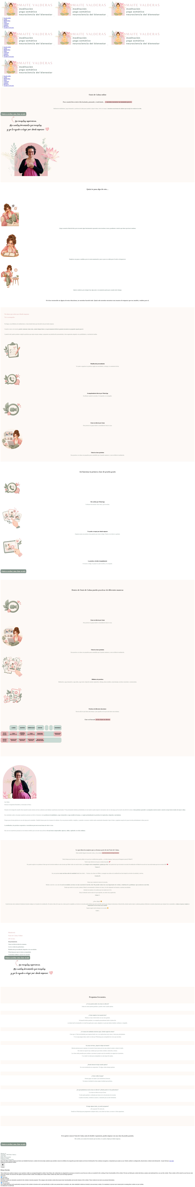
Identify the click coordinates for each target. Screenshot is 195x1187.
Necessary (4, 1177)
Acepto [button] (162, 1161)
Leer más (171, 1161)
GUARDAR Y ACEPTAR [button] (7, 1185)
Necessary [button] (3, 1175)
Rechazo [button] (167, 1161)
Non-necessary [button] (4, 1181)
